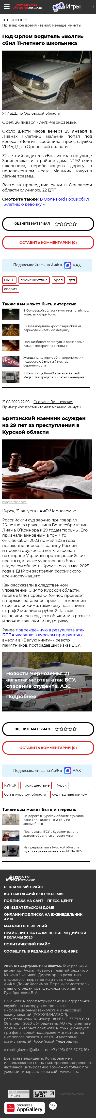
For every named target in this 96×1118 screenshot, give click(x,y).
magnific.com (14, 502)
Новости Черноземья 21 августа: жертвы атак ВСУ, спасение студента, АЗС (41, 679)
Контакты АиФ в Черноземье (34, 894)
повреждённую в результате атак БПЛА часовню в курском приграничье (43, 633)
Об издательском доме (29, 907)
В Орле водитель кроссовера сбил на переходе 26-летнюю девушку (52, 328)
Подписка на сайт (23, 901)
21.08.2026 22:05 (16, 402)
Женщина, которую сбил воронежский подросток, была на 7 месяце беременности (53, 361)
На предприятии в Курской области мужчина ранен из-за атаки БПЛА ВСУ (52, 849)
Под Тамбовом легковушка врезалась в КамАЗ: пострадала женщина (53, 344)
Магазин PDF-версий (25, 926)
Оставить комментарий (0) (48, 242)
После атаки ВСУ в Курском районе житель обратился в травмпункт (50, 833)
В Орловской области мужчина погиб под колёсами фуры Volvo (56, 312)
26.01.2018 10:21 (14, 20)
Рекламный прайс (23, 887)
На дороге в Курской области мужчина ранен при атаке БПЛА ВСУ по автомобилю (53, 820)
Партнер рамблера (72, 1093)
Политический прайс (27, 944)
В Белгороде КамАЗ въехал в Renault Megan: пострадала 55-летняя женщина (53, 375)
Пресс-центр (60, 901)
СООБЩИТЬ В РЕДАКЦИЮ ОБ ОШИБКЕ (41, 951)
